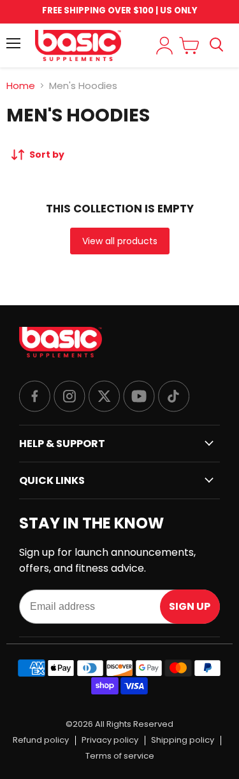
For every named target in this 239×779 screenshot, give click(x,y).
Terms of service (119, 756)
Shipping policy (182, 740)
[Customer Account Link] (164, 45)
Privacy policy (110, 740)
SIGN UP (189, 606)
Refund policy (41, 740)
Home (20, 85)
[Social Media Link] (34, 397)
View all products (119, 241)
